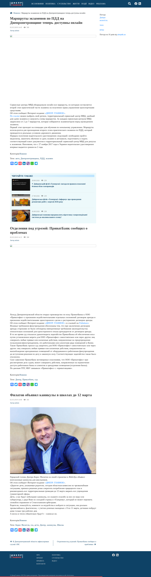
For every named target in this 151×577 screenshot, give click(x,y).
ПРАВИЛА (40, 561)
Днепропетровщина (30, 158)
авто (17, 158)
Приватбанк (28, 379)
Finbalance (84, 323)
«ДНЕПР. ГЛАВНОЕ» (55, 113)
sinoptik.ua (121, 35)
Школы (60, 525)
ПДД (42, 158)
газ (32, 525)
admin (17, 30)
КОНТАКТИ (40, 564)
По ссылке (15, 116)
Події (84, 4)
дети (36, 525)
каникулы (51, 525)
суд (36, 379)
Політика (51, 4)
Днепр (18, 379)
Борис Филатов (22, 525)
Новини (17, 13)
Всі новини (37, 4)
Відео (91, 4)
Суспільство (64, 4)
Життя (76, 4)
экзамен (49, 158)
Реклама (101, 4)
